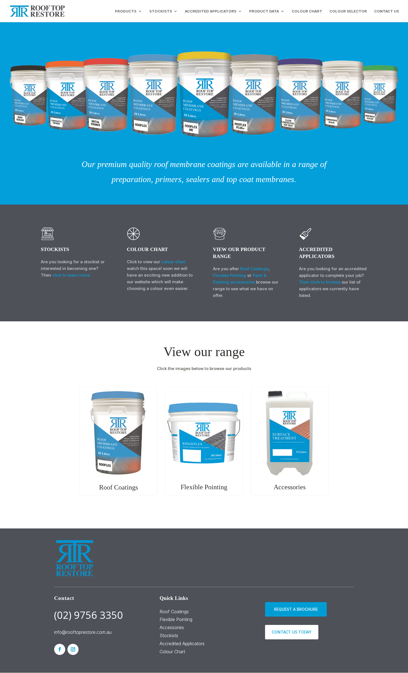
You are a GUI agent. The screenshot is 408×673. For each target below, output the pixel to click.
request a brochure (296, 609)
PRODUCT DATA (264, 11)
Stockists (169, 635)
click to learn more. (71, 275)
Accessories (172, 627)
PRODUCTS (126, 11)
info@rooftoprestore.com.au (83, 632)
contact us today (292, 632)
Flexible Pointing (229, 275)
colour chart (173, 261)
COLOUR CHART (307, 11)
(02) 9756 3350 (88, 615)
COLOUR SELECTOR (348, 11)
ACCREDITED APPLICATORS (210, 11)
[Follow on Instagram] (73, 649)
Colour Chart (172, 651)
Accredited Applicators (182, 643)
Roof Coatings (254, 268)
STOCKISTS (160, 11)
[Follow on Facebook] (59, 649)
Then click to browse (320, 282)
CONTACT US (386, 11)
